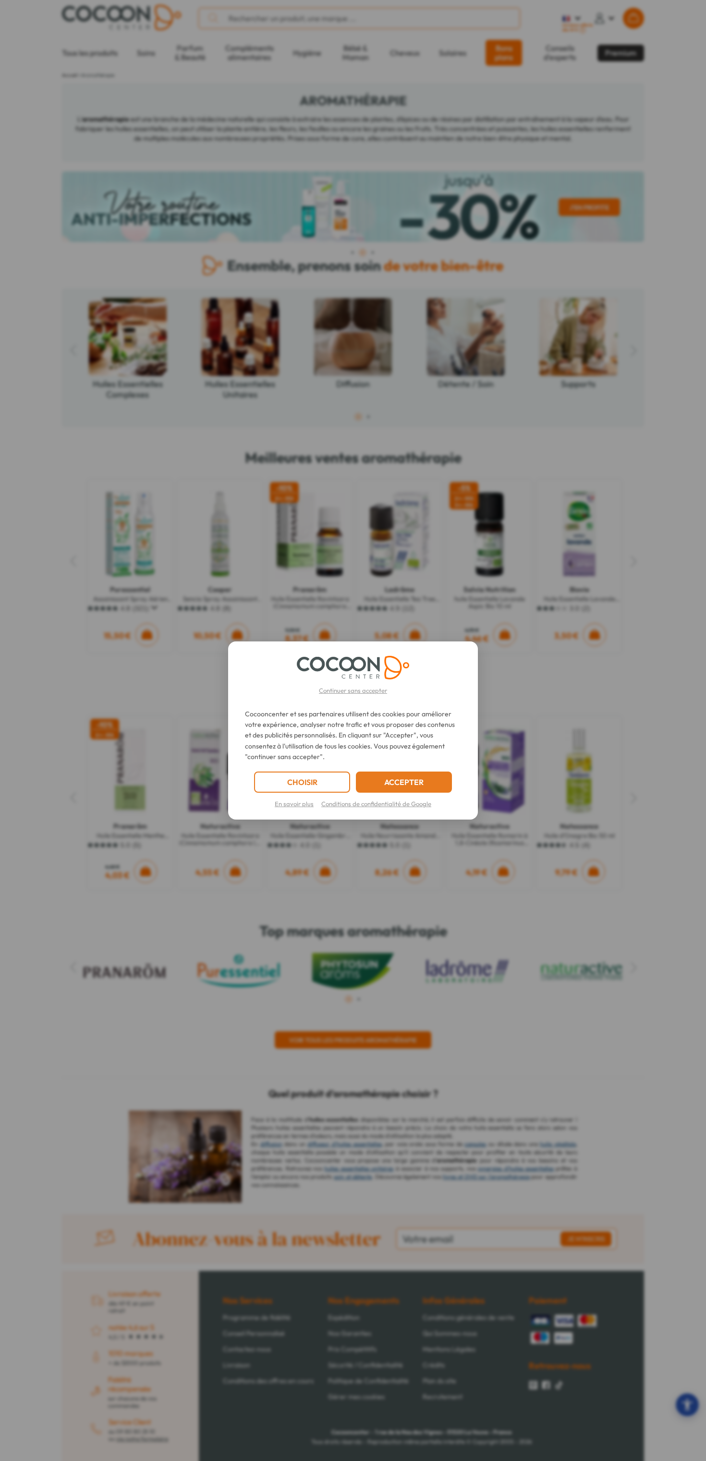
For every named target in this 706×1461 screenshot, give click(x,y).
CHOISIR (302, 782)
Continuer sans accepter (353, 690)
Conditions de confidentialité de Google (376, 804)
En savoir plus (294, 804)
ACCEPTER (404, 782)
